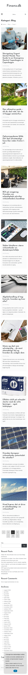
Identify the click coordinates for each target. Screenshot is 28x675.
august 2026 (7, 590)
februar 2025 (7, 624)
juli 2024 (6, 637)
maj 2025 (6, 618)
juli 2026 (6, 592)
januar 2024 (7, 648)
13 (13, 536)
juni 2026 (6, 594)
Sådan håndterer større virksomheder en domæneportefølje (13, 248)
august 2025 (7, 612)
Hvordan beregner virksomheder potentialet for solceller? (14, 455)
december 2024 (8, 628)
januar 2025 (7, 626)
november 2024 (8, 629)
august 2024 (7, 635)
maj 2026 (6, 595)
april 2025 (6, 620)
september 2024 (8, 633)
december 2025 (8, 605)
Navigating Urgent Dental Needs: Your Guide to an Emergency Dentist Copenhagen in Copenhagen (13, 58)
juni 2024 (6, 639)
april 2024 (6, 643)
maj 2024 (6, 641)
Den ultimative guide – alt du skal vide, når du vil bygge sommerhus (13, 111)
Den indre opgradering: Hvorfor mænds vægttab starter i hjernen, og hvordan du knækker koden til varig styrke (13, 564)
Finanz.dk (14, 5)
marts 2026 (7, 599)
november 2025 (8, 607)
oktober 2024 (7, 631)
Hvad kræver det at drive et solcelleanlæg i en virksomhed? (14, 507)
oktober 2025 (7, 609)
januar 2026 (7, 603)
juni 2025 (6, 616)
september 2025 (8, 611)
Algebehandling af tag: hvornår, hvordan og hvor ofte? (14, 299)
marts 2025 (7, 622)
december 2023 (8, 650)
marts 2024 (7, 645)
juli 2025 (6, 614)
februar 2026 (7, 601)
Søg (2, 543)
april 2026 (6, 597)
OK (15, 670)
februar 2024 (7, 646)
